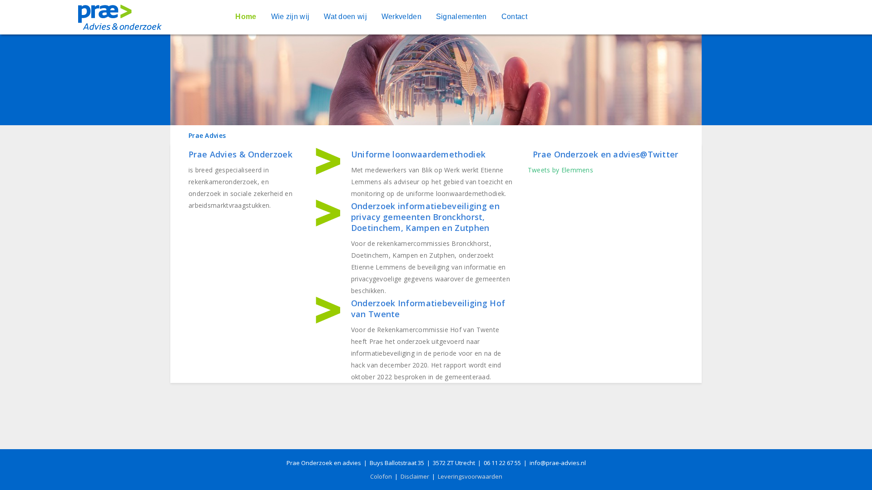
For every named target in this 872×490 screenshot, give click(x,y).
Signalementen (461, 16)
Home (245, 16)
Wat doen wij (345, 16)
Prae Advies (207, 135)
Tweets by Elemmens (560, 170)
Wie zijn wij (290, 16)
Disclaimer (415, 476)
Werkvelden (401, 16)
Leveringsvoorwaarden (470, 476)
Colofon (381, 476)
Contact (514, 16)
